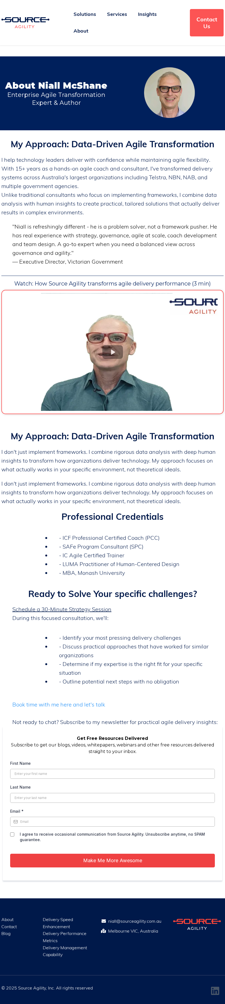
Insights (147, 14)
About (81, 31)
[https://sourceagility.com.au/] (25, 22)
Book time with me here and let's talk (58, 704)
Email (17, 811)
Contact (9, 926)
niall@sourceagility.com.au (134, 921)
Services (117, 14)
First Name (20, 763)
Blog (6, 933)
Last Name (20, 787)
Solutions (85, 14)
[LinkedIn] (215, 990)
